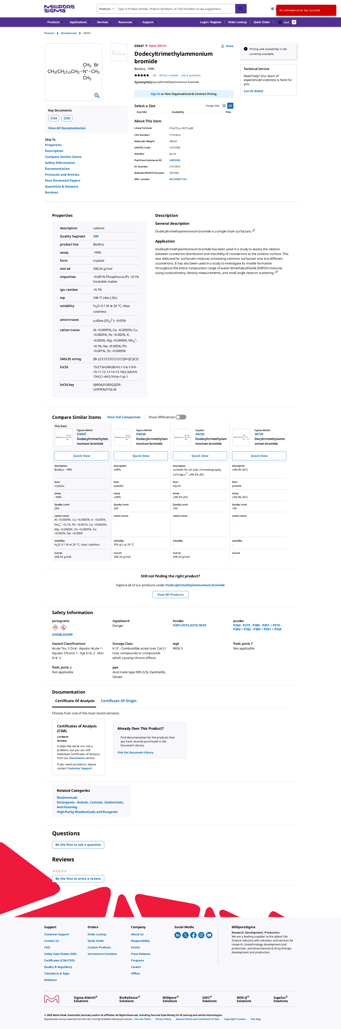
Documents (77, 758)
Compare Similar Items (63, 157)
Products (49, 33)
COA (54, 118)
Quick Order (262, 22)
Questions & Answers (61, 186)
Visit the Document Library (135, 752)
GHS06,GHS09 (62, 634)
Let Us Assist (253, 91)
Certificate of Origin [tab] (119, 700)
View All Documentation (66, 128)
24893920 (174, 160)
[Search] (241, 8)
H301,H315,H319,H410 (189, 625)
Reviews (51, 192)
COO (67, 118)
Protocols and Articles (62, 174)
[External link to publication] (253, 230)
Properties (53, 145)
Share (229, 46)
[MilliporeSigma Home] (59, 9)
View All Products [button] (170, 594)
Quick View (81, 456)
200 (95, 236)
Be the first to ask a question (78, 844)
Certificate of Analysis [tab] (75, 700)
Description (54, 151)
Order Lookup (237, 22)
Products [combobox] (105, 9)
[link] (64, 934)
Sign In (155, 94)
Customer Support (79, 768)
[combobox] (172, 8)
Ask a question (191, 75)
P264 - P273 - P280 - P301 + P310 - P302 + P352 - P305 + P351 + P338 (257, 627)
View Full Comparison (124, 417)
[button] (210, 22)
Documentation (57, 168)
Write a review (168, 75)
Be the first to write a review (79, 879)
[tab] (52, 33)
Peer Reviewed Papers (62, 180)
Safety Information (60, 162)
